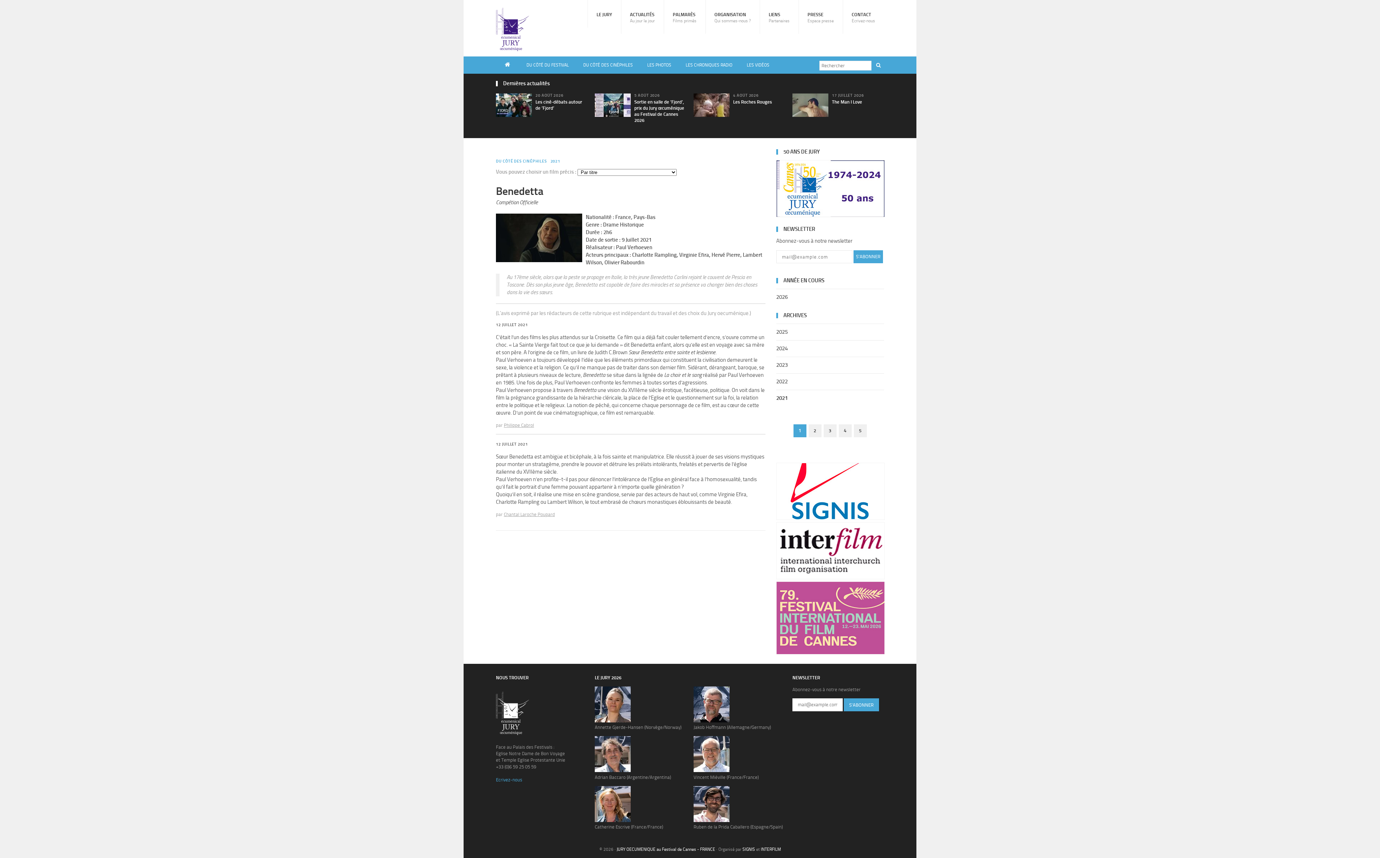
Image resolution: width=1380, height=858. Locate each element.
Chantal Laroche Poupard (529, 514)
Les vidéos (758, 65)
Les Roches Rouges (752, 102)
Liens (779, 17)
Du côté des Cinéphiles (608, 65)
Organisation (732, 17)
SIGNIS (748, 849)
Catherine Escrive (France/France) (629, 827)
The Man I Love (847, 102)
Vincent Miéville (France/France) (726, 777)
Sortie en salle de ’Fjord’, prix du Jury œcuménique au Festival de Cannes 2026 (659, 111)
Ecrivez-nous (509, 779)
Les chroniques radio (709, 65)
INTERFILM (771, 849)
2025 (782, 332)
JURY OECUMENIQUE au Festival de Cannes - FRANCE (666, 849)
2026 (782, 297)
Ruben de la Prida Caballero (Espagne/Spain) (738, 827)
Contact (863, 17)
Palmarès (684, 17)
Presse (821, 17)
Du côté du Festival (547, 65)
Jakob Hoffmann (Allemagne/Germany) (732, 727)
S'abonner (868, 256)
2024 (782, 348)
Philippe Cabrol (519, 425)
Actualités (642, 17)
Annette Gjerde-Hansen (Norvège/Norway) (638, 727)
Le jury (604, 14)
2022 (782, 381)
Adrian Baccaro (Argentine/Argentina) (633, 777)
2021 (556, 161)
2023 (782, 365)
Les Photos (659, 65)
